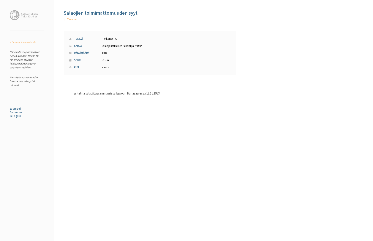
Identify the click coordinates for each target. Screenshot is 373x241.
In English (15, 116)
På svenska (16, 112)
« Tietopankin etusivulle (23, 42)
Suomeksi (15, 108)
